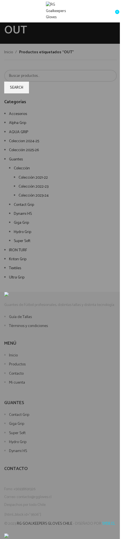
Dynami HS (18, 451)
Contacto (16, 373)
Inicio (13, 355)
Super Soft (17, 433)
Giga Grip (16, 424)
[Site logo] (60, 11)
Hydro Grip (17, 442)
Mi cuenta (17, 382)
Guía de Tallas (20, 317)
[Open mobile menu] (6, 11)
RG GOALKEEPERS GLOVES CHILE (44, 523)
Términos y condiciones (28, 326)
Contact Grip (19, 415)
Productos (17, 364)
